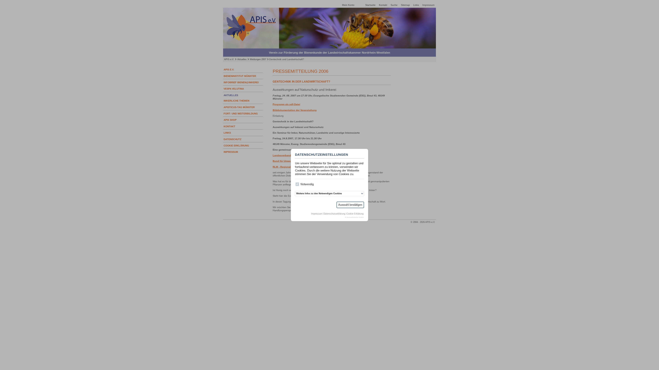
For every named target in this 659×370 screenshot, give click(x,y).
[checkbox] (297, 184)
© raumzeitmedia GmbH (354, 217)
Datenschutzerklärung (334, 214)
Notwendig (307, 184)
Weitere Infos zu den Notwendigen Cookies (319, 193)
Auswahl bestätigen (350, 204)
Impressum (316, 214)
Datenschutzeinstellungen (321, 154)
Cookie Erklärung (354, 214)
